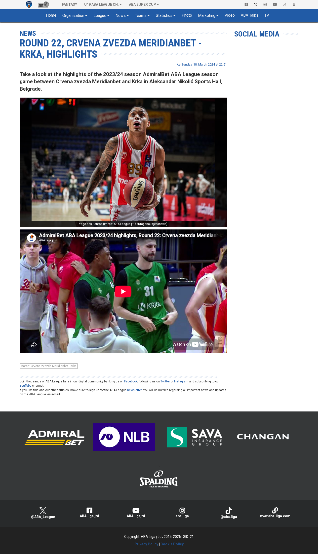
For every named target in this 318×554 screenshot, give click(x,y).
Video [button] (230, 15)
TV (266, 15)
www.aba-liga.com (275, 516)
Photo (187, 15)
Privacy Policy (146, 544)
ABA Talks (249, 15)
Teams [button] (141, 15)
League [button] (99, 15)
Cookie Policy (172, 544)
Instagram (181, 381)
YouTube (25, 385)
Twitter (165, 381)
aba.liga (182, 516)
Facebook (130, 381)
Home (51, 15)
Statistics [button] (164, 15)
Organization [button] (73, 15)
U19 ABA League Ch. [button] (101, 4)
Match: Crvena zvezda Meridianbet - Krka (49, 366)
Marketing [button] (206, 15)
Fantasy (69, 4)
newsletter (134, 390)
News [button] (121, 15)
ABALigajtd (136, 516)
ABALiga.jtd (89, 516)
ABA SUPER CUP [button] (142, 4)
